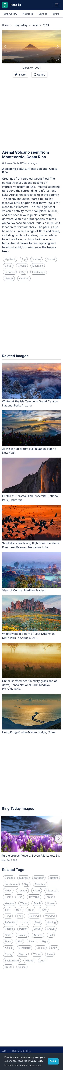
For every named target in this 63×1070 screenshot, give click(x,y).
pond (8, 915)
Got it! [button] (53, 1061)
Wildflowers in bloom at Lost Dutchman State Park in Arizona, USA (28, 635)
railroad (34, 915)
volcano (9, 903)
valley (8, 890)
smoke (41, 947)
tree (19, 896)
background (12, 960)
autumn (38, 935)
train (18, 909)
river (44, 909)
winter (37, 954)
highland (10, 259)
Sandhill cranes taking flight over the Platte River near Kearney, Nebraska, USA (30, 545)
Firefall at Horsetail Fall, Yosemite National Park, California (30, 498)
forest (49, 896)
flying (32, 941)
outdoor (24, 278)
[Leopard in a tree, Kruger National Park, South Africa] (5, 46)
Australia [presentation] (28, 13)
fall (51, 935)
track (31, 909)
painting (22, 935)
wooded (50, 915)
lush (42, 960)
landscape (38, 272)
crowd (51, 928)
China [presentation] (56, 13)
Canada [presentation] (42, 13)
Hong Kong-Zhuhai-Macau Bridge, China (28, 732)
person (23, 928)
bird (20, 941)
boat (37, 922)
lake (25, 922)
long (20, 915)
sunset (51, 259)
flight (45, 941)
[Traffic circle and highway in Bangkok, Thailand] (57, 46)
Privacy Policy (21, 1051)
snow (54, 947)
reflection (10, 922)
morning (51, 922)
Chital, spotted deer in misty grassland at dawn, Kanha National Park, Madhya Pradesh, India (29, 685)
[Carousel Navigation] (31, 841)
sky (23, 272)
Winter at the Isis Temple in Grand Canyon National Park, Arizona (30, 403)
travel (8, 966)
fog (24, 259)
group (37, 928)
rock (8, 896)
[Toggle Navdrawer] (57, 5)
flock (8, 941)
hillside (29, 960)
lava (50, 954)
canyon (22, 890)
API (4, 1051)
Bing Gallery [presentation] (10, 13)
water (23, 903)
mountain (37, 265)
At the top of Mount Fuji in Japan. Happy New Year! (29, 451)
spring (8, 954)
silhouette (24, 947)
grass (8, 935)
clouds (22, 265)
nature (9, 278)
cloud (8, 265)
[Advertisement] (31, 115)
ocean (51, 903)
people (9, 928)
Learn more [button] (35, 1065)
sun (7, 909)
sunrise (36, 259)
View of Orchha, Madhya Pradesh (24, 590)
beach (37, 903)
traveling (34, 896)
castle (22, 966)
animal (8, 947)
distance (10, 272)
